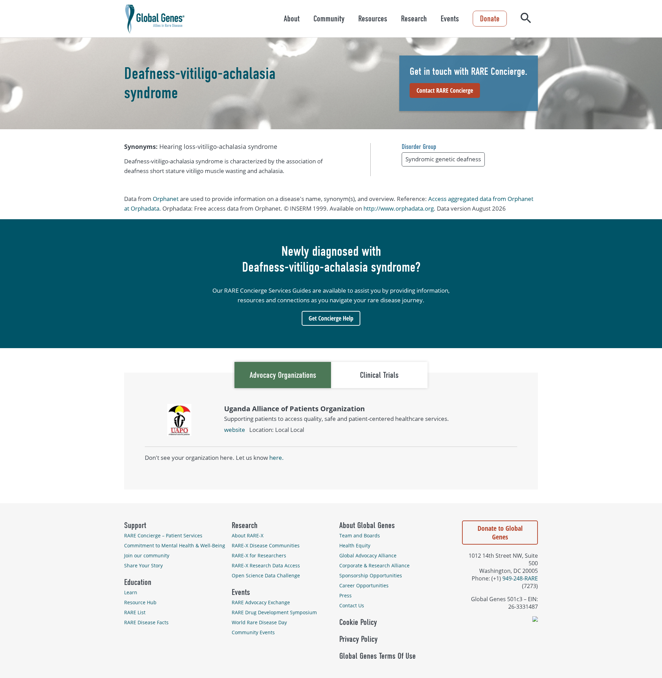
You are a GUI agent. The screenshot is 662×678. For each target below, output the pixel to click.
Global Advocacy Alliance (368, 555)
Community (328, 18)
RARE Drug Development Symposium (274, 612)
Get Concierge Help (331, 318)
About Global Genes (367, 525)
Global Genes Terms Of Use (377, 656)
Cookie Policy (358, 622)
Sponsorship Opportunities (370, 575)
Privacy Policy (358, 639)
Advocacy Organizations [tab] (283, 375)
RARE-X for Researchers (259, 555)
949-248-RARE (520, 578)
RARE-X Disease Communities (266, 545)
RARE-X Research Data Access (266, 565)
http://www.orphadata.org (398, 208)
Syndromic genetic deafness (443, 159)
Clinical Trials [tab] (379, 375)
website (234, 430)
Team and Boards (359, 535)
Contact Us (351, 605)
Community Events (253, 632)
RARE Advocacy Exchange (261, 602)
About (292, 18)
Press (345, 595)
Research (414, 18)
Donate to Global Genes (500, 533)
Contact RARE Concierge (445, 90)
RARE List (135, 612)
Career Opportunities (364, 585)
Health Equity (354, 545)
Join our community (146, 555)
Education (137, 582)
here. (276, 458)
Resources (372, 18)
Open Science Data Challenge (266, 575)
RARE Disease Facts (146, 622)
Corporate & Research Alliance (374, 565)
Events (450, 18)
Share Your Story (143, 565)
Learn (130, 592)
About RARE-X (247, 535)
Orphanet (166, 199)
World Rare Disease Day (259, 622)
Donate (490, 18)
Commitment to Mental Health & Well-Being (174, 545)
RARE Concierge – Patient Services (163, 535)
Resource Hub (140, 602)
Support (135, 525)
